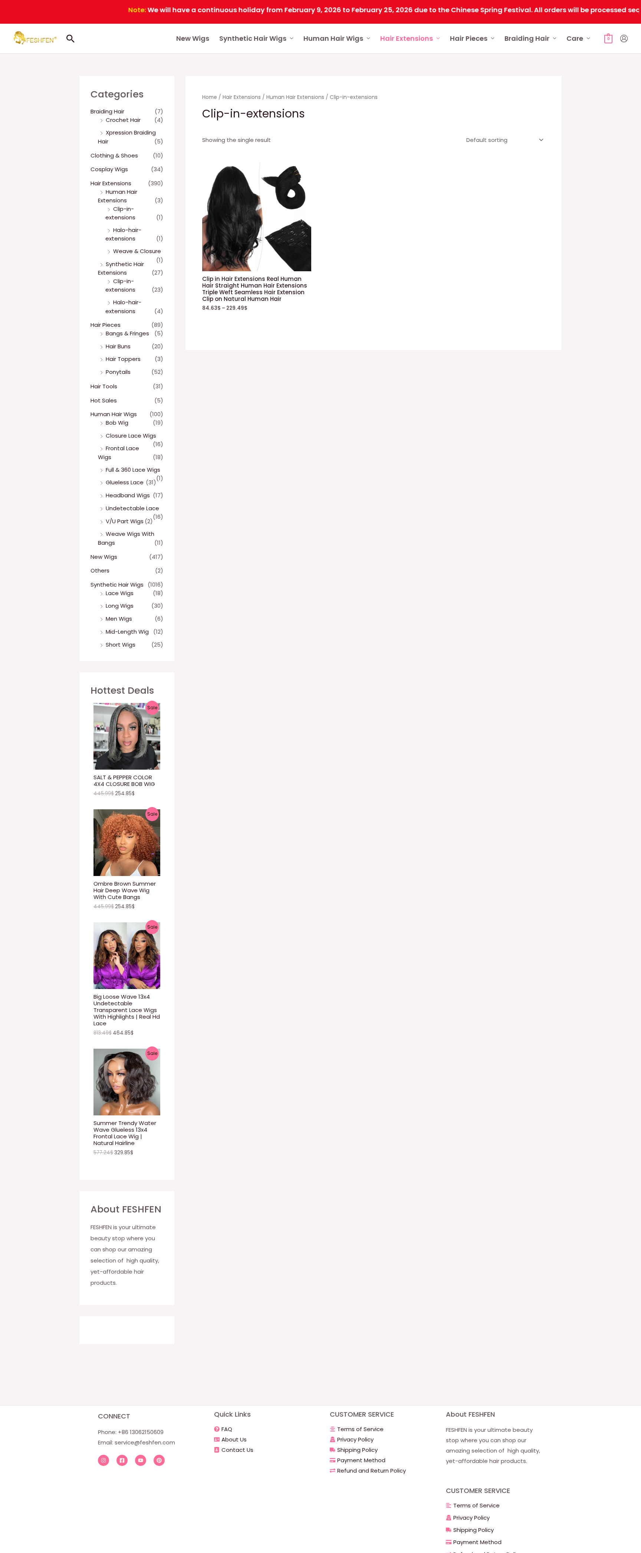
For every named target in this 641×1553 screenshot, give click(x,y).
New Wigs (192, 38)
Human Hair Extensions (295, 97)
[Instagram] (103, 1460)
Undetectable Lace (132, 508)
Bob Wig (117, 423)
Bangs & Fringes (127, 333)
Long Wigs (120, 606)
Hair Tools (104, 386)
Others (100, 570)
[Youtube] (140, 1460)
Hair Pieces (468, 38)
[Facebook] (122, 1460)
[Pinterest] (159, 1460)
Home (209, 97)
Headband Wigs (128, 495)
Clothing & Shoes (114, 155)
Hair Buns (118, 346)
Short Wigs (120, 644)
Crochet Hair (123, 120)
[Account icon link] (624, 38)
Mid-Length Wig (127, 632)
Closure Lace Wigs (131, 435)
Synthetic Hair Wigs (252, 38)
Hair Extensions (406, 38)
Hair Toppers (123, 359)
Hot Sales (104, 400)
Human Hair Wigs (333, 38)
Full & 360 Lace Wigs (133, 470)
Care (574, 38)
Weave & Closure (137, 251)
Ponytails (118, 372)
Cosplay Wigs (109, 169)
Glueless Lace (125, 482)
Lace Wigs (120, 593)
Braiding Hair (526, 38)
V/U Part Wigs (125, 521)
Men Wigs (119, 619)
